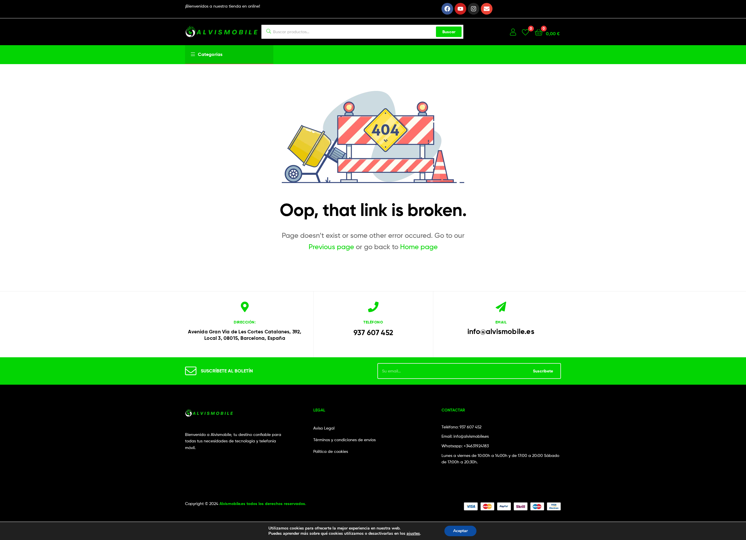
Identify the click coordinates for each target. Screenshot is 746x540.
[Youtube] (460, 9)
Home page (419, 246)
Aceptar (460, 531)
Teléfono (373, 322)
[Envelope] (486, 9)
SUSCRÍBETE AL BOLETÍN (227, 371)
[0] (525, 32)
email (501, 322)
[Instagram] (473, 9)
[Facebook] (447, 9)
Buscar (448, 31)
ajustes (413, 533)
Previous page (331, 246)
